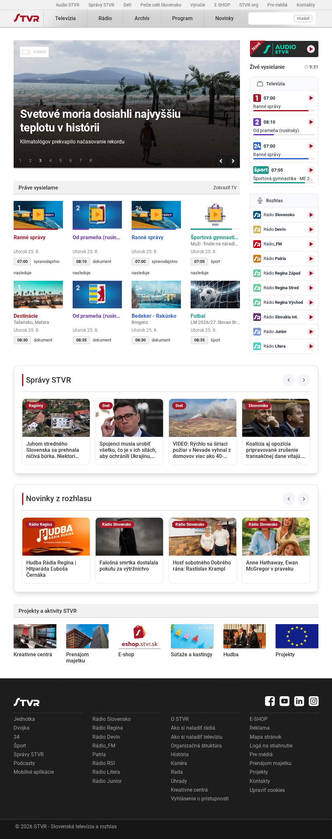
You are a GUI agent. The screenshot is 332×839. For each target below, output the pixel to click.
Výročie (198, 4)
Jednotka (24, 719)
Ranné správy (30, 237)
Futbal (199, 316)
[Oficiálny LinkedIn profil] (299, 701)
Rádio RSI (103, 763)
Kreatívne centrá (33, 654)
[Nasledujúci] (233, 161)
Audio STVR (68, 4)
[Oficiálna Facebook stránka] (270, 701)
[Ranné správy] (38, 214)
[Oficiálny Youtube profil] (284, 701)
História (180, 754)
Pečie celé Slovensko (161, 4)
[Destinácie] (38, 294)
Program (182, 18)
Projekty (285, 654)
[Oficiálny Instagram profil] (313, 701)
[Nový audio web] (284, 49)
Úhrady (179, 781)
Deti (128, 4)
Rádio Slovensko (111, 719)
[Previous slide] (289, 380)
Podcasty (24, 763)
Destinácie (26, 316)
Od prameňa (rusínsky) (97, 237)
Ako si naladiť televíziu (196, 737)
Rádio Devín (106, 737)
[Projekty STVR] (297, 636)
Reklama (260, 728)
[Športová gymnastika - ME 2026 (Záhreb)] (215, 214)
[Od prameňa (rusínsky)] (97, 214)
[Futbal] (215, 294)
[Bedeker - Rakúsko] (156, 294)
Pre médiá (278, 4)
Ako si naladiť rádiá (193, 728)
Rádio (105, 18)
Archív (142, 18)
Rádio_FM (103, 746)
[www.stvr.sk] (27, 701)
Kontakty (306, 4)
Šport (20, 746)
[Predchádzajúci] (221, 161)
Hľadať (303, 18)
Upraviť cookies (267, 790)
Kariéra (179, 763)
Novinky (224, 18)
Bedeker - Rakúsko (155, 316)
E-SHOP (222, 4)
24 (16, 737)
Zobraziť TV (225, 187)
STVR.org (249, 4)
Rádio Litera (106, 772)
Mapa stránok (265, 737)
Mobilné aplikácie (34, 772)
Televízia (65, 18)
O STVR (180, 719)
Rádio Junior (107, 781)
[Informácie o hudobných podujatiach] (244, 636)
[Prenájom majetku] (87, 636)
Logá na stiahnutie (271, 746)
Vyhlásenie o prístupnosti (200, 799)
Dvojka (22, 728)
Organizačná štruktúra (196, 746)
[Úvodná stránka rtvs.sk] (27, 18)
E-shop (126, 654)
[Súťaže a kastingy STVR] (192, 636)
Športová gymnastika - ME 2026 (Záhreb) (215, 237)
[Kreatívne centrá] (35, 636)
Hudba (231, 654)
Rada (177, 772)
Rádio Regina (107, 728)
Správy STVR (102, 4)
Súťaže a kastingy (191, 654)
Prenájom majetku (77, 657)
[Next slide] (304, 380)
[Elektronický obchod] (139, 636)
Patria (99, 754)
